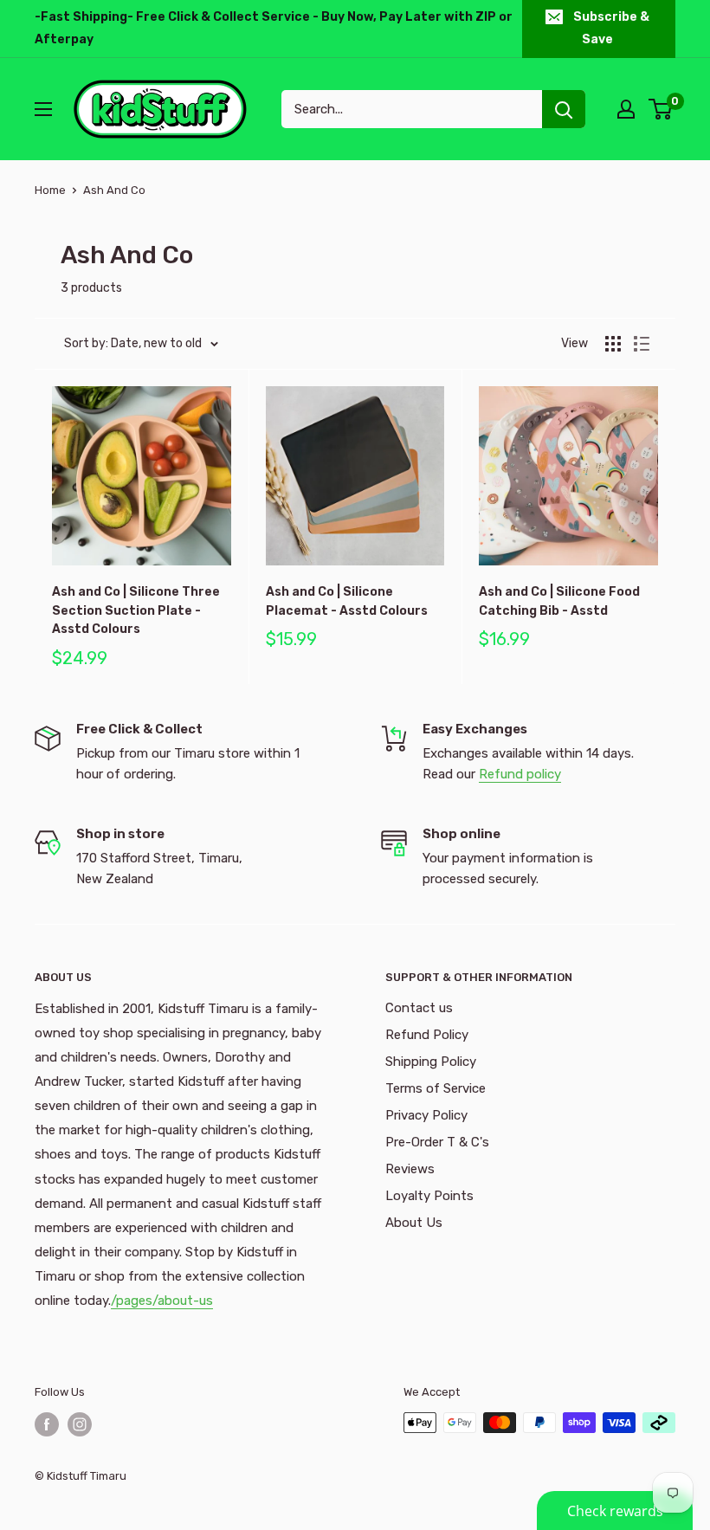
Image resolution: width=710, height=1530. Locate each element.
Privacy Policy (426, 1115)
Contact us (419, 1008)
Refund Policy (426, 1035)
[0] (661, 109)
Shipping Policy (430, 1061)
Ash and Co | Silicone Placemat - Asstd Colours (347, 601)
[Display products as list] (641, 344)
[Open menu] (43, 109)
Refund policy (520, 774)
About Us (413, 1222)
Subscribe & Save (611, 28)
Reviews (410, 1169)
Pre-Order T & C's (437, 1142)
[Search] (563, 109)
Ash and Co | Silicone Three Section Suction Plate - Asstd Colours (136, 610)
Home (50, 190)
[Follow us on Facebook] (47, 1424)
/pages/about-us (162, 1300)
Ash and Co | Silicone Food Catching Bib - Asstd (559, 601)
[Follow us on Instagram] (80, 1424)
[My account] (626, 109)
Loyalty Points (429, 1196)
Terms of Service (435, 1088)
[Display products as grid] (613, 344)
